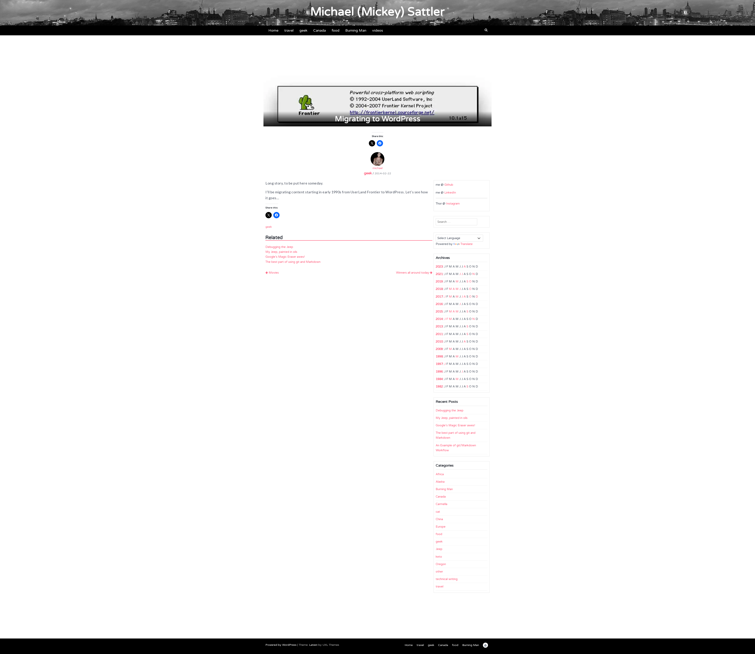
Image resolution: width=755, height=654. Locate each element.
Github (448, 184)
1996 (439, 371)
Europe (441, 526)
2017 (439, 296)
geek (303, 30)
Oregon (441, 564)
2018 (439, 289)
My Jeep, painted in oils (281, 252)
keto (439, 556)
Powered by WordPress (280, 645)
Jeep (439, 549)
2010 (439, 341)
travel (289, 30)
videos (377, 30)
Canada (319, 30)
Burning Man (355, 30)
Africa (440, 474)
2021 (439, 274)
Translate (466, 244)
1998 (439, 356)
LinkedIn (450, 192)
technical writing (447, 579)
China (439, 519)
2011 (439, 334)
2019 (439, 281)
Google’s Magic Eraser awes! (285, 256)
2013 (439, 326)
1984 (439, 379)
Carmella (441, 504)
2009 (439, 349)
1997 (439, 364)
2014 (439, 319)
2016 (439, 304)
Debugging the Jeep (279, 247)
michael (378, 168)
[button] (486, 30)
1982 (439, 386)
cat (438, 511)
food (335, 30)
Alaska (440, 481)
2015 (439, 311)
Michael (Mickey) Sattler (377, 12)
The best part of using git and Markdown (292, 262)
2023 (439, 266)
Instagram (453, 203)
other (439, 571)
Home (273, 30)
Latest (313, 645)
